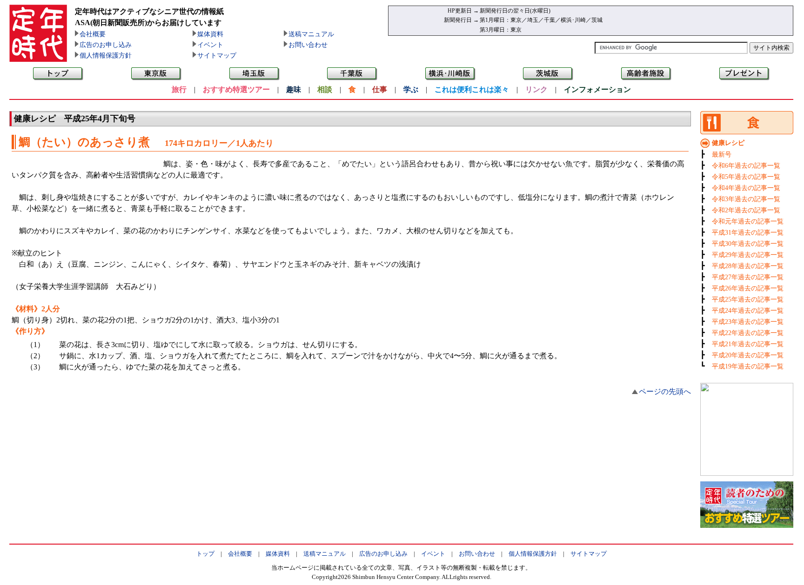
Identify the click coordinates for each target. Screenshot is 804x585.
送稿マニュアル (311, 34)
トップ (205, 553)
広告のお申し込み (106, 44)
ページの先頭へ (665, 391)
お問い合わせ (308, 44)
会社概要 (93, 34)
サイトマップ (216, 55)
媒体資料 (210, 34)
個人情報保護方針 (106, 55)
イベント (210, 44)
